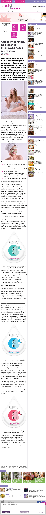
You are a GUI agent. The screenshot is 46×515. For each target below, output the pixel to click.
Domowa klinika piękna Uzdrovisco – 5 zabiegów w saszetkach (20, 467)
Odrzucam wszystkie (24, 512)
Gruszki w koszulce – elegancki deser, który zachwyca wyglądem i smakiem (38, 169)
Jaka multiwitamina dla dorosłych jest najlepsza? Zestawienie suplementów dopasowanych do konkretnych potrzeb (38, 65)
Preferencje (41, 512)
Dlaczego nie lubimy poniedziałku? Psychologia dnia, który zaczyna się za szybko (38, 90)
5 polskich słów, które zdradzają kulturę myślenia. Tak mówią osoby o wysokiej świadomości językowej (39, 480)
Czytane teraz (4, 485)
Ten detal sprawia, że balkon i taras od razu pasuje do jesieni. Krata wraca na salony (38, 107)
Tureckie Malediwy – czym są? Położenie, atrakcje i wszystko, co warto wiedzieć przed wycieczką (38, 102)
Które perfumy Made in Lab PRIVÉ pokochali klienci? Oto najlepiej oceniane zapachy (38, 120)
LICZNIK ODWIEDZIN (20, 1)
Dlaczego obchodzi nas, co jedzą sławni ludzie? (38, 44)
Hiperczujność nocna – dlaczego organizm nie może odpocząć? (38, 39)
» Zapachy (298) (4, 31)
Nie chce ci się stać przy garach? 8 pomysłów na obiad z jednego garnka (38, 162)
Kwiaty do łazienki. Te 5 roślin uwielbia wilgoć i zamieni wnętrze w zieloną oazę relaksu (17, 481)
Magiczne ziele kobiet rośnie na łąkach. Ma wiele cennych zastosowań (28, 481)
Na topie (40, 11)
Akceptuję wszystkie (6, 512)
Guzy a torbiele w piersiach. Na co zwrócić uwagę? (38, 75)
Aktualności (32, 61)
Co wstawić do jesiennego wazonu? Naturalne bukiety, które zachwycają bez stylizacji (38, 51)
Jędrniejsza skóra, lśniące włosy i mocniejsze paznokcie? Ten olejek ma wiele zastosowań (38, 132)
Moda (15, 11)
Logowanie (42, 1)
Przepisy (12, 11)
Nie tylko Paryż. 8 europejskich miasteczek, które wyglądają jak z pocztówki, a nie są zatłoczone (38, 28)
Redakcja (7, 54)
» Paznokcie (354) (4, 26)
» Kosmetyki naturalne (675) (6, 23)
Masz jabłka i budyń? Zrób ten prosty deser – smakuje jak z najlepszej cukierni (38, 173)
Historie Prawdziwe (23, 11)
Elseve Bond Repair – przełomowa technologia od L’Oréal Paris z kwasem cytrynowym (7, 467)
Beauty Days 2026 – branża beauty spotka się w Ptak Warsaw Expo (38, 70)
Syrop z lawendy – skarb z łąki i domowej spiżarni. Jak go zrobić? (38, 33)
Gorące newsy (35, 11)
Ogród (9, 11)
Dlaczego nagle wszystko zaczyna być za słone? (38, 55)
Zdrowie (5, 11)
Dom (18, 11)
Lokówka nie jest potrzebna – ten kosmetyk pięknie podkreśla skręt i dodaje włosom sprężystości (38, 127)
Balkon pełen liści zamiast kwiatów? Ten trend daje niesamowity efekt (5, 481)
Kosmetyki (30, 11)
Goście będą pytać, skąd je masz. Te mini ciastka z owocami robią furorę (38, 145)
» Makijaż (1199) (4, 24)
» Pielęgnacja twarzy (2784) (6, 28)
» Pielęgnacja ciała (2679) (5, 27)
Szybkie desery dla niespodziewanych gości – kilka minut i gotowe (38, 151)
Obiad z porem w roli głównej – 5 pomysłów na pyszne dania (38, 156)
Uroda (2, 11)
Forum (43, 11)
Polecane (3, 470)
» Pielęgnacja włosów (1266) (6, 30)
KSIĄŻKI (13, 1)
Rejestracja (36, 1)
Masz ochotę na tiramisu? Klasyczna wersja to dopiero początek (39, 140)
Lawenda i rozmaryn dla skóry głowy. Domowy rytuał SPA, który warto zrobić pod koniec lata (39, 116)
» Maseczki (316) (4, 25)
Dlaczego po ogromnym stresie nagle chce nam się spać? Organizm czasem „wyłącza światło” (38, 82)
